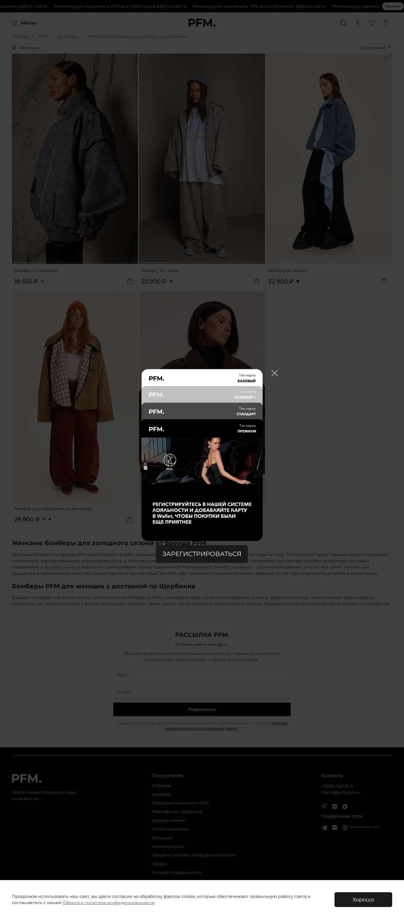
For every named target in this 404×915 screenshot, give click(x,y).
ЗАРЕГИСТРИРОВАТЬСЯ (201, 554)
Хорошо (363, 899)
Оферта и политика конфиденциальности (109, 902)
